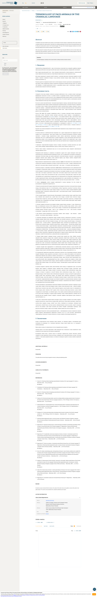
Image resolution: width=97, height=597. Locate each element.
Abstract (4, 19)
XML (38, 31)
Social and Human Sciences (26, 10)
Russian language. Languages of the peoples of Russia (44, 10)
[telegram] (75, 31)
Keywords (4, 21)
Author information (5, 46)
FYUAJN (60, 22)
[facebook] (70, 31)
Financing (4, 30)
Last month (52, 526)
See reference (39, 384)
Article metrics (5, 48)
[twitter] (73, 31)
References (4, 36)
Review (5, 42)
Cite (48, 31)
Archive (45, 7)
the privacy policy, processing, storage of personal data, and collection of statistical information (9, 68)
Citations (4, 12)
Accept (94, 594)
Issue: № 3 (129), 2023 (66, 24)
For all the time (39, 526)
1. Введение (5, 23)
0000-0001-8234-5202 (50, 500)
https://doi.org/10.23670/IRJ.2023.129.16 (49, 22)
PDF (43, 31)
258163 (47, 513)
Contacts (65, 7)
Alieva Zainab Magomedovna (42, 497)
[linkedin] (77, 31)
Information (11, 10)
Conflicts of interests (6, 34)
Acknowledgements (6, 32)
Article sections (5, 10)
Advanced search (90, 7)
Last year (46, 526)
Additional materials (6, 28)
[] (49, 116)
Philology (33, 10)
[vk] (72, 31)
